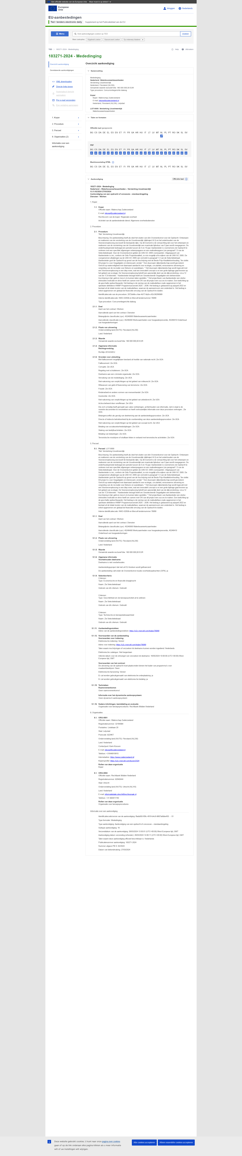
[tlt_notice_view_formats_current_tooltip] (186, 179)
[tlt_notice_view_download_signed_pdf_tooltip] (161, 136)
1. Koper (56, 118)
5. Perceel (56, 130)
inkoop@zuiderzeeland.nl (109, 101)
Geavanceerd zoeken (112, 40)
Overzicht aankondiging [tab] (59, 64)
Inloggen (171, 8)
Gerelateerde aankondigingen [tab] (62, 70)
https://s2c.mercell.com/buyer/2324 (124, 761)
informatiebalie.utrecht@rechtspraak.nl (120, 794)
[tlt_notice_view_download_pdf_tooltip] (91, 153)
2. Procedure (58, 124)
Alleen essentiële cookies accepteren (176, 1142)
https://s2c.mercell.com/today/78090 (144, 631)
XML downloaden (64, 82)
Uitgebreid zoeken (94, 40)
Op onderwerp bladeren (132, 40)
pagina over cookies (111, 1141)
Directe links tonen (64, 87)
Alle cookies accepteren (144, 1142)
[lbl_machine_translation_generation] (113, 162)
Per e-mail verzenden (65, 100)
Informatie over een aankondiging (60, 144)
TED (50, 49)
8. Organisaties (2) (60, 137)
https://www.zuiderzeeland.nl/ (122, 757)
